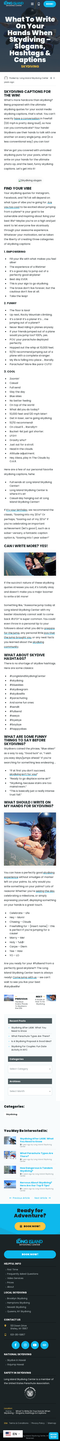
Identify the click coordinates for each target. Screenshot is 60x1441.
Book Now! (32, 1226)
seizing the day (45, 891)
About (10, 1287)
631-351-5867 (17, 1334)
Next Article (41, 1198)
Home (8, 1411)
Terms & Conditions (18, 1423)
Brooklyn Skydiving (17, 1298)
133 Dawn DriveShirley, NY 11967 (19, 1327)
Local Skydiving (15, 1292)
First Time (12, 1269)
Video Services (15, 1278)
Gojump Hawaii (15, 1364)
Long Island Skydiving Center (14, 4)
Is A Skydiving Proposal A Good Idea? (31, 1041)
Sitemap (52, 1423)
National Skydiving (18, 1354)
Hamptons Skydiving (18, 1302)
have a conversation (27, 118)
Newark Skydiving (16, 1307)
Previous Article (21, 1198)
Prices (10, 1282)
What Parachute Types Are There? (30, 1036)
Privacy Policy (38, 1423)
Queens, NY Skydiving (19, 1311)
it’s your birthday (16, 510)
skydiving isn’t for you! (23, 774)
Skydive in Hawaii (16, 1360)
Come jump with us (25, 977)
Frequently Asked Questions (22, 1274)
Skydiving (11, 1114)
